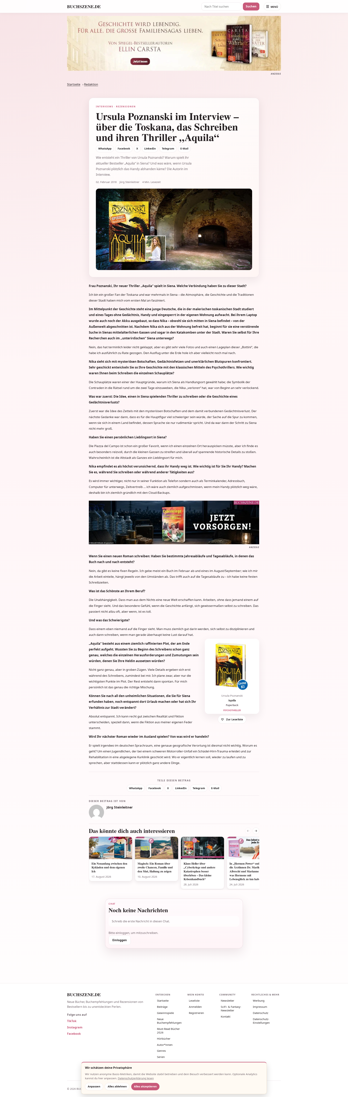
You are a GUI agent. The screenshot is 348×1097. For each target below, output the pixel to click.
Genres (161, 1050)
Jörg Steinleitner (120, 807)
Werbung (258, 1000)
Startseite (73, 84)
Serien (161, 1057)
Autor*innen (165, 1045)
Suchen (251, 6)
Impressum (260, 1006)
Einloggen (119, 940)
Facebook (124, 148)
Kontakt (225, 1016)
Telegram (168, 148)
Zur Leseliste (234, 719)
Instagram (74, 1027)
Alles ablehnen (117, 1086)
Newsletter (227, 1000)
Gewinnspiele (165, 1013)
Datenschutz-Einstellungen (261, 1020)
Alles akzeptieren (145, 1086)
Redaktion (91, 84)
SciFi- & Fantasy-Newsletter (231, 1008)
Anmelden (195, 1006)
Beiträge (162, 1006)
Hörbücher (163, 1038)
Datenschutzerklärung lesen (136, 1078)
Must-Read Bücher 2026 (168, 1030)
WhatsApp (104, 148)
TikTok (71, 1021)
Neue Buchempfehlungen (169, 1020)
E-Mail (184, 148)
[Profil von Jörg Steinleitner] (96, 812)
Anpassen (94, 1086)
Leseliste (194, 1000)
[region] (174, 863)
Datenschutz (260, 1013)
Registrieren (196, 1013)
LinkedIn (150, 148)
